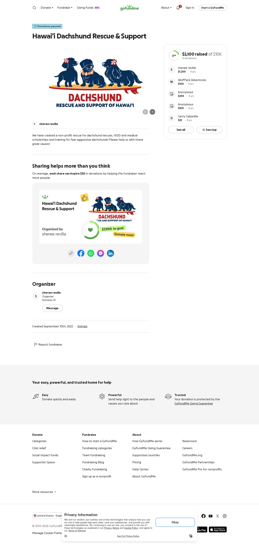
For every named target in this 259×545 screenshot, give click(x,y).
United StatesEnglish (50, 515)
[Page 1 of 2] (38, 113)
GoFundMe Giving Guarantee (194, 403)
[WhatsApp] (90, 253)
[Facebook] (80, 253)
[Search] (34, 7)
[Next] (152, 112)
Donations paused (49, 26)
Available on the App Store (218, 529)
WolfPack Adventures (192, 80)
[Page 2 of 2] (41, 113)
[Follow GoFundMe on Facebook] (203, 516)
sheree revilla (187, 67)
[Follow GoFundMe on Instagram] (224, 516)
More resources (42, 491)
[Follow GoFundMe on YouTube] (210, 516)
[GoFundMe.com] (129, 8)
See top (211, 129)
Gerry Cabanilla (188, 116)
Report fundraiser (50, 344)
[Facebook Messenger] (100, 253)
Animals (82, 326)
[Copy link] (71, 253)
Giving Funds (88, 7)
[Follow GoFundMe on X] (217, 516)
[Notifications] (177, 7)
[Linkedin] (110, 253)
